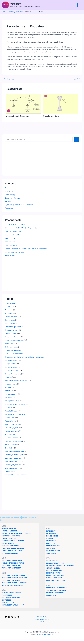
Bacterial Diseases (11, 317)
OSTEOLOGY (51, 531)
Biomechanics (10, 320)
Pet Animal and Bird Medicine (15, 414)
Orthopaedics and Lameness (15, 404)
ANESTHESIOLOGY (53, 546)
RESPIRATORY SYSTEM (55, 575)
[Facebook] (15, 617)
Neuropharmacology (12, 401)
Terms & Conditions (42, 619)
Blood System (10, 323)
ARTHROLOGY (51, 533)
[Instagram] (9, 617)
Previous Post (8, 79)
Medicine (8, 201)
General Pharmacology (13, 374)
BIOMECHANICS (52, 536)
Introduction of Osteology (17, 116)
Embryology (9, 343)
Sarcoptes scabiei (11, 245)
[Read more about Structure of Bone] (60, 104)
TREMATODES (7, 595)
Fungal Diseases (10, 364)
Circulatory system (11, 330)
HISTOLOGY (50, 548)
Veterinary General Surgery (14, 455)
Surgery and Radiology (13, 198)
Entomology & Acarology (13, 350)
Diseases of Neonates (12, 337)
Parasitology (9, 208)
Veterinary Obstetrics (12, 461)
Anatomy (8, 188)
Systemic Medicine (11, 438)
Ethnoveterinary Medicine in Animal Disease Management (25, 357)
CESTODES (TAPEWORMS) (11, 598)
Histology (8, 377)
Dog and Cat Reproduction (14, 340)
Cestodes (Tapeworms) (13, 327)
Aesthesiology (10, 303)
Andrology (8, 306)
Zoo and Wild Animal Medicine (15, 475)
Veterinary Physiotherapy (13, 465)
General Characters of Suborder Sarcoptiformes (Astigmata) (26, 249)
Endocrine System (11, 347)
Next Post (77, 79)
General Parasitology (12, 370)
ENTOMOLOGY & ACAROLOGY (13, 605)
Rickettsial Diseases (12, 431)
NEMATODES (6, 600)
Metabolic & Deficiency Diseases (16, 381)
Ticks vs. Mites (10, 256)
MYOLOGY (50, 538)
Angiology (8, 310)
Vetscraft (15, 3)
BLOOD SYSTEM (52, 561)
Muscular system (11, 384)
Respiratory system (11, 428)
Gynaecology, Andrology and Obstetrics (19, 205)
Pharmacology (10, 195)
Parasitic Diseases (11, 411)
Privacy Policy (42, 617)
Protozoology (9, 418)
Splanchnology (10, 434)
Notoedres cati (10, 242)
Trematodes (9, 448)
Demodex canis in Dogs (13, 231)
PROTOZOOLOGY (8, 602)
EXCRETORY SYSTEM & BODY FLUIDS (60, 566)
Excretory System (11, 360)
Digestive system (11, 333)
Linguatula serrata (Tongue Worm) (16, 224)
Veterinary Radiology (12, 468)
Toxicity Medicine (11, 445)
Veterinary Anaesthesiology (14, 451)
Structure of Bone (51, 116)
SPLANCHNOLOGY (53, 551)
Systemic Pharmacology (13, 441)
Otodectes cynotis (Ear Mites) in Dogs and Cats (21, 228)
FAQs (42, 622)
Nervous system (10, 394)
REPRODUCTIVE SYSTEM (55, 580)
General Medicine (11, 367)
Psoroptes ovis (10, 238)
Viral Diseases (10, 471)
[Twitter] (6, 617)
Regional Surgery (11, 421)
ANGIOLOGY (50, 543)
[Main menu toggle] (79, 5)
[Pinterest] (12, 617)
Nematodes (9, 391)
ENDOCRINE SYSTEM (54, 578)
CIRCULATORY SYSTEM (55, 563)
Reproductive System (12, 424)
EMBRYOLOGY (51, 553)
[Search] (76, 139)
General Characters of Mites (14, 252)
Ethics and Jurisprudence (14, 354)
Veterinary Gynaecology (13, 458)
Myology (8, 387)
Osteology (8, 407)
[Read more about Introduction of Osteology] (23, 104)
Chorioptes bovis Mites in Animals (17, 235)
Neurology (8, 397)
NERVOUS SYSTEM (53, 568)
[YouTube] (18, 617)
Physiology (9, 191)
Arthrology (8, 313)
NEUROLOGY (51, 541)
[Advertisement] (42, 158)
